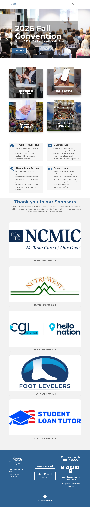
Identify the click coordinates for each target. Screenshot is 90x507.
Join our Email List (45, 466)
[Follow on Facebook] (62, 467)
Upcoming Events (26, 126)
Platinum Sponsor (45, 394)
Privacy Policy (65, 484)
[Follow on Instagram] (72, 467)
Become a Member (26, 92)
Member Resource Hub (27, 145)
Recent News (61, 168)
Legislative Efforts (64, 125)
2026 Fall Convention (38, 32)
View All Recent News (45, 476)
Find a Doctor (64, 90)
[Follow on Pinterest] (77, 467)
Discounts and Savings (27, 168)
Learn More (19, 51)
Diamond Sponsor (45, 260)
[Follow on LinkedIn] (70, 471)
